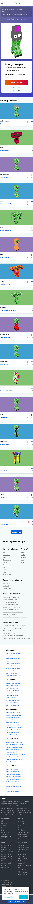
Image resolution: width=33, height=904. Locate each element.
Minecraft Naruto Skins (13, 666)
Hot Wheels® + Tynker (9, 633)
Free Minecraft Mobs (12, 703)
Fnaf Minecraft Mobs (12, 688)
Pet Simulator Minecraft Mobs (15, 698)
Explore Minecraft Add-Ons (10, 604)
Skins (22, 552)
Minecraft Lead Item (12, 769)
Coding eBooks (6, 837)
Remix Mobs (16, 82)
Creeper (7, 77)
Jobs (2, 830)
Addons (4, 12)
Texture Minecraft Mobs (13, 685)
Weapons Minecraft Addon (14, 747)
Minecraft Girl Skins (12, 673)
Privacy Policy (6, 884)
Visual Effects (6, 555)
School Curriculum (24, 847)
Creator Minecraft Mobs (13, 683)
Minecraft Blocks (6, 856)
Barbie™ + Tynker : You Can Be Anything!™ (14, 626)
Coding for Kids (9, 9)
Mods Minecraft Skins (12, 656)
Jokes (4, 557)
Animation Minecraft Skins (14, 671)
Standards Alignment (24, 865)
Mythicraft (6, 586)
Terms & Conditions (7, 882)
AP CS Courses (22, 859)
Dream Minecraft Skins (13, 668)
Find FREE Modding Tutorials (11, 609)
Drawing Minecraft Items (13, 786)
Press (3, 828)
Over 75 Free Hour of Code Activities (13, 635)
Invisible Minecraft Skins (13, 653)
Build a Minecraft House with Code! (12, 607)
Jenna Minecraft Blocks (13, 735)
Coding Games (6, 845)
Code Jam (4, 865)
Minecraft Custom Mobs (13, 705)
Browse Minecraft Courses (10, 599)
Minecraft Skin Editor (8, 852)
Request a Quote (23, 874)
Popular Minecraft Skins (13, 661)
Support (3, 825)
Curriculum (21, 823)
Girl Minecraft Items (12, 789)
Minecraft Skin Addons (13, 749)
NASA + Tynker (7, 630)
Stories (5, 570)
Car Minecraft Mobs (12, 695)
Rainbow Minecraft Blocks (14, 727)
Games (5, 567)
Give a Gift (21, 825)
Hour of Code (5, 867)
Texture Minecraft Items (13, 784)
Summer (20, 839)
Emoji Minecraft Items (12, 779)
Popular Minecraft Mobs (13, 690)
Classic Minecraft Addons (13, 762)
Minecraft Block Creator (13, 712)
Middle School (22, 854)
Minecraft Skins (6, 850)
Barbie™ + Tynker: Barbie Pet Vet (12, 628)
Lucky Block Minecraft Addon (14, 744)
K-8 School (21, 863)
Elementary (21, 852)
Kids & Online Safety (7, 886)
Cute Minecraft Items (12, 791)
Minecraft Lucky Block (12, 722)
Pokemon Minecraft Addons (14, 759)
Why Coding (21, 830)
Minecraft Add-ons (7, 859)
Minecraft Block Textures (13, 720)
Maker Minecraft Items (13, 774)
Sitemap (4, 834)
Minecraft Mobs (6, 854)
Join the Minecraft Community (11, 602)
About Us (4, 823)
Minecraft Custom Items (13, 771)
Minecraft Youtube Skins (13, 658)
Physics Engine (7, 560)
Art (4, 552)
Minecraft (20, 9)
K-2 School (21, 861)
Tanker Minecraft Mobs (13, 700)
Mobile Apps (5, 832)
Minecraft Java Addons (13, 752)
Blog (2, 821)
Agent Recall (6, 583)
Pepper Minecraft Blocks (13, 730)
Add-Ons (23, 557)
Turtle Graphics (7, 574)
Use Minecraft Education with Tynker (13, 612)
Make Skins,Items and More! (11, 597)
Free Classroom (23, 850)
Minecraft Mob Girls (12, 693)
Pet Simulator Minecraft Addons (15, 754)
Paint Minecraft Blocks (12, 717)
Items (22, 560)
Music (4, 572)
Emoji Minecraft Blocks (13, 725)
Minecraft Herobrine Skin (13, 676)
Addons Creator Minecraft (14, 742)
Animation (6, 565)
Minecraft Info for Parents (10, 614)
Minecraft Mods (6, 863)
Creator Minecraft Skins (13, 663)
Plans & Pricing (22, 834)
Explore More (16, 532)
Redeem (20, 828)
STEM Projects (22, 872)
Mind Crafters (7, 588)
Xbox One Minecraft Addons (14, 757)
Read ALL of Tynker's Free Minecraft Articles (15, 617)
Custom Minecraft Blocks (13, 715)
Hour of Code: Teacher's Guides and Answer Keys (16, 638)
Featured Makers (23, 832)
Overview (21, 821)
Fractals (5, 562)
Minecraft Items (6, 861)
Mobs (22, 562)
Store (3, 839)
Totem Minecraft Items (13, 781)
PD (19, 867)
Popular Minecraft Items (13, 776)
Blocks (23, 555)
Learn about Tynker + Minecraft (16, 19)
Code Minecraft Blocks (12, 732)
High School (21, 856)
